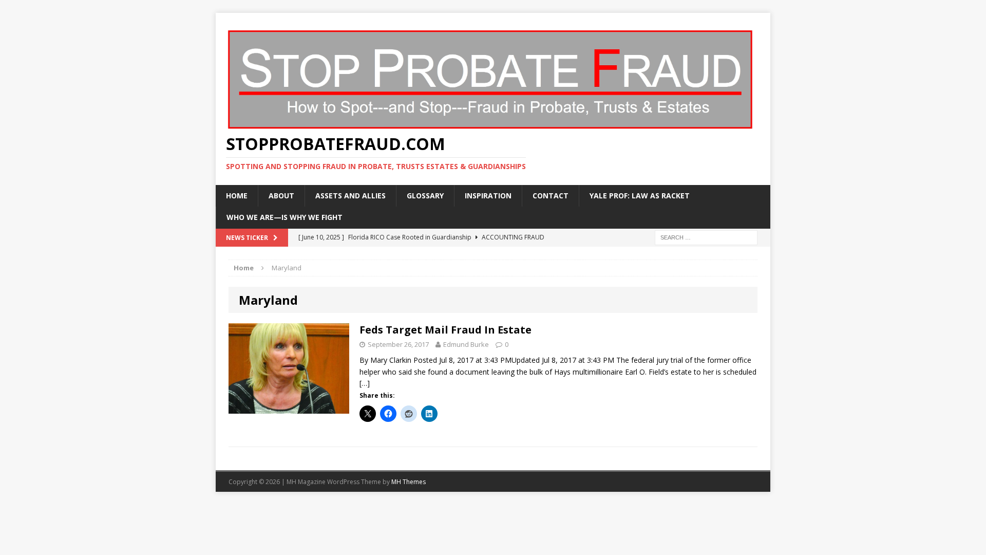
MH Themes (408, 481)
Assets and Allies (350, 195)
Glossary (425, 195)
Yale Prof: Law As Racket (640, 195)
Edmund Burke (466, 344)
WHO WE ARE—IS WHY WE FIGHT (284, 217)
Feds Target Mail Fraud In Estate (445, 330)
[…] (364, 383)
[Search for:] (706, 237)
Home (237, 195)
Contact (550, 195)
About (281, 195)
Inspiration (488, 195)
